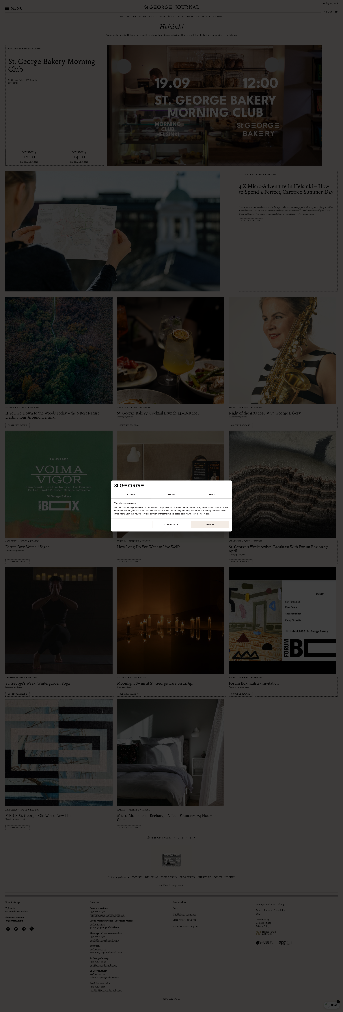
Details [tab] (171, 494)
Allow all (210, 524)
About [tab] (212, 494)
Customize (170, 524)
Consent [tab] (131, 494)
